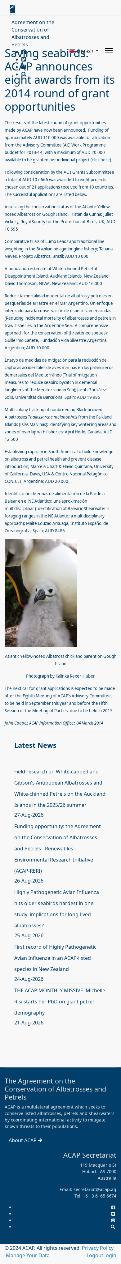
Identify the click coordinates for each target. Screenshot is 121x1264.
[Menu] (109, 50)
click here (101, 160)
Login (109, 1255)
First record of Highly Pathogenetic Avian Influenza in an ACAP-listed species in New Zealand (55, 957)
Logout (95, 1255)
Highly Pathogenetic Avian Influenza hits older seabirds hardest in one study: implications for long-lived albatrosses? (56, 909)
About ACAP (23, 1140)
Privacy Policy (98, 1248)
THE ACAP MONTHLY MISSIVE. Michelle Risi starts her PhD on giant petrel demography (59, 1001)
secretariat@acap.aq (95, 1189)
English (85, 50)
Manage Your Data (28, 1255)
